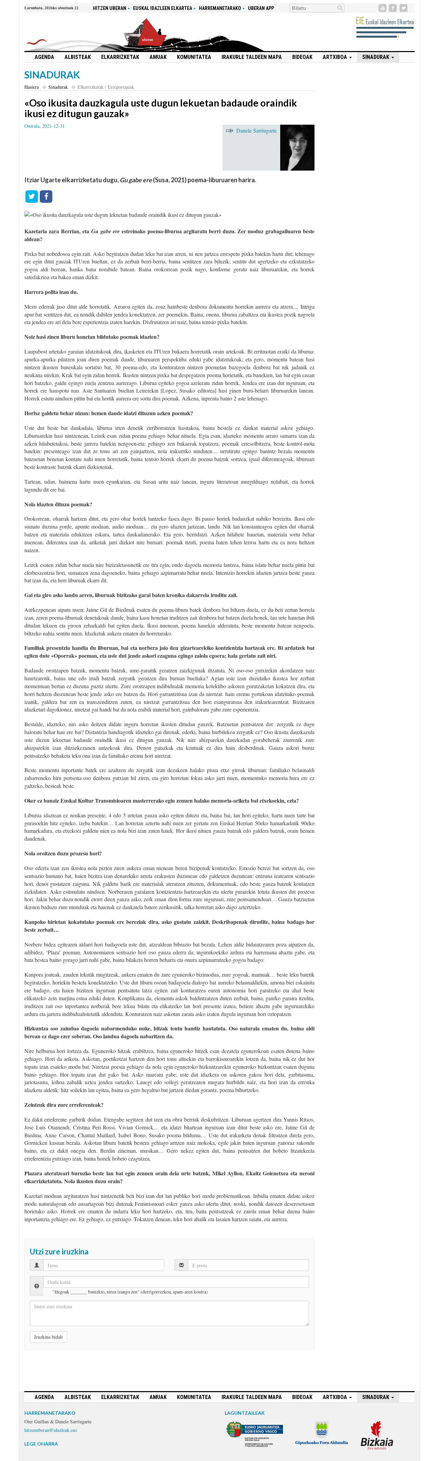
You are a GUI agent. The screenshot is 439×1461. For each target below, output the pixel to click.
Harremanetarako (220, 8)
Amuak (158, 57)
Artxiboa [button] (335, 57)
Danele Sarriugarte (256, 130)
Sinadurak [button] (376, 57)
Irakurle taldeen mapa (252, 57)
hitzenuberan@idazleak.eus (50, 1430)
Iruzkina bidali (48, 1337)
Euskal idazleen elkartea (162, 8)
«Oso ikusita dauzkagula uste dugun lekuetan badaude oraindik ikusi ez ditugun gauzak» (160, 108)
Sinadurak (58, 87)
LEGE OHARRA (41, 1444)
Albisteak (77, 57)
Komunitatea (194, 57)
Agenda (44, 57)
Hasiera (31, 87)
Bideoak (302, 57)
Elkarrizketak (120, 57)
